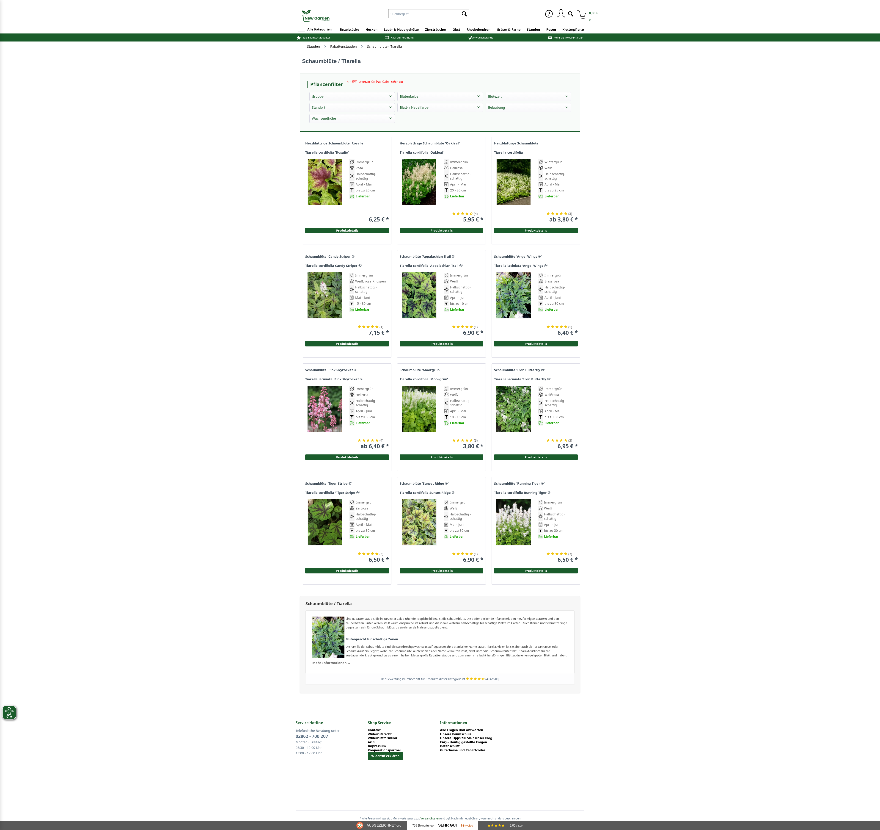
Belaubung (496, 107)
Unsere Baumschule (455, 734)
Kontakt (374, 730)
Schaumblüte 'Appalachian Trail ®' (427, 256)
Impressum (377, 746)
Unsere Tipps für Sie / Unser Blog (466, 738)
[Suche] (570, 13)
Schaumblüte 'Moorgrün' (420, 370)
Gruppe (318, 96)
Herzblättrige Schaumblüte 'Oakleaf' (430, 143)
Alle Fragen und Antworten (461, 730)
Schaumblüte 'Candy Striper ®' (330, 256)
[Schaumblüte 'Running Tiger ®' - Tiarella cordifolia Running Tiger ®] (513, 531)
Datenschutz (450, 746)
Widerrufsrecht (380, 734)
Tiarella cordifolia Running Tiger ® (522, 493)
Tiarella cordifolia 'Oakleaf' (422, 152)
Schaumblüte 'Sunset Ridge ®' (424, 483)
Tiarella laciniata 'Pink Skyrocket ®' (334, 379)
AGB (371, 742)
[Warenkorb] (579, 13)
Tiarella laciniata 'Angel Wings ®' (521, 266)
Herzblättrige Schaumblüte (516, 143)
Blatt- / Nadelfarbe (414, 107)
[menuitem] (428, 13)
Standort (318, 107)
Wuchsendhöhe (324, 118)
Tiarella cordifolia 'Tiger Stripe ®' (332, 493)
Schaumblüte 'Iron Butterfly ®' (519, 370)
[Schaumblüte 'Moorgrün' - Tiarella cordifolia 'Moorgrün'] (419, 418)
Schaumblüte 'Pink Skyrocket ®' (331, 370)
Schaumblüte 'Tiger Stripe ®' (328, 483)
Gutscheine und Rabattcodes (462, 750)
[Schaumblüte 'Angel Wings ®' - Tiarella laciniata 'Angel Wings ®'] (513, 304)
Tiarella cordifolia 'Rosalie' (327, 152)
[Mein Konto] (561, 13)
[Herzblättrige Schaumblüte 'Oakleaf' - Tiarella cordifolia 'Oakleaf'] (419, 191)
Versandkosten (430, 818)
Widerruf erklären (385, 756)
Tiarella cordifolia (508, 152)
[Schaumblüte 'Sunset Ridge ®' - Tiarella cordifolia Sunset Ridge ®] (419, 531)
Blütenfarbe (409, 96)
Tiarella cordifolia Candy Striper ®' (333, 266)
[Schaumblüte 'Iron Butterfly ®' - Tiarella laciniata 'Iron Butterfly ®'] (513, 418)
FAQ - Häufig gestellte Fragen (463, 742)
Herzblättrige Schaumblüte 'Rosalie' (334, 143)
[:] (558, 203)
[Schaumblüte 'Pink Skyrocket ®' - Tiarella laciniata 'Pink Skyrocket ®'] (324, 418)
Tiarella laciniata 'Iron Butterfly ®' (522, 379)
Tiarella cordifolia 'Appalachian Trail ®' (431, 266)
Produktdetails (536, 230)
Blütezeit (495, 96)
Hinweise (467, 825)
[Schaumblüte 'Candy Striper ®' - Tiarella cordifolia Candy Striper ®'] (324, 304)
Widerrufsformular (382, 738)
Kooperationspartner (384, 750)
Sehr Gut (448, 825)
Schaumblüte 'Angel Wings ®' (518, 256)
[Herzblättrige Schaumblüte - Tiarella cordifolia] (513, 191)
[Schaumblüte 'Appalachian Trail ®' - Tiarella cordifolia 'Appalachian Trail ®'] (419, 304)
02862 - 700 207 (312, 736)
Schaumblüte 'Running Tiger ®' (519, 483)
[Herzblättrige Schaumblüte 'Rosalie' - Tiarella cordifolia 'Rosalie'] (324, 191)
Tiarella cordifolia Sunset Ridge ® (427, 493)
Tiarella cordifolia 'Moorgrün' (424, 379)
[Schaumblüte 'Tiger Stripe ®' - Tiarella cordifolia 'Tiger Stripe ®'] (324, 531)
